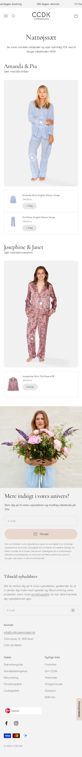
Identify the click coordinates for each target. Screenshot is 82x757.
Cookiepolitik (11, 690)
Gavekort (50, 690)
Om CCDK (51, 671)
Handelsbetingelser (15, 671)
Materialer (51, 677)
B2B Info (50, 697)
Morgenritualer (54, 684)
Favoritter (51, 664)
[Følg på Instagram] (16, 723)
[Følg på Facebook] (6, 723)
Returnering (11, 677)
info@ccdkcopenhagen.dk (19, 632)
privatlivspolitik (40, 594)
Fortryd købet (79, 709)
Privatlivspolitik (13, 684)
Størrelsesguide (13, 664)
